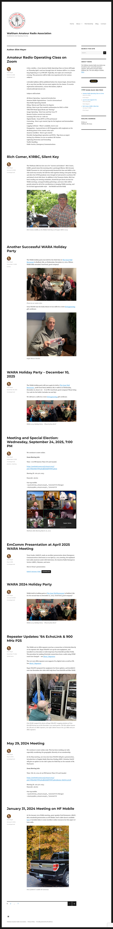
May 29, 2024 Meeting (25, 743)
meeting (14, 464)
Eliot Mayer (10, 72)
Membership (89, 24)
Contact (103, 24)
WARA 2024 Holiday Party (29, 584)
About (78, 24)
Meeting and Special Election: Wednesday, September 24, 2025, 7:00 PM (40, 442)
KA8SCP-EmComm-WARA (34, 571)
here (28, 820)
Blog (96, 24)
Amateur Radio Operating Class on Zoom (93, 93)
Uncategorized (11, 77)
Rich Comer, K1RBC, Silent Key (33, 157)
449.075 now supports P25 (90, 100)
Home (72, 24)
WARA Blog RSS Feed (94, 90)
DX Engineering (70, 307)
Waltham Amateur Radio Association (29, 33)
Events (9, 266)
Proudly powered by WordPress (44, 921)
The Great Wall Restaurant (55, 593)
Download (46, 571)
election (9, 464)
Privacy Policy (31, 921)
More (82, 72)
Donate (93, 81)
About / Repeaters (49, 656)
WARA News (10, 656)
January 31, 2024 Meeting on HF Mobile (40, 809)
